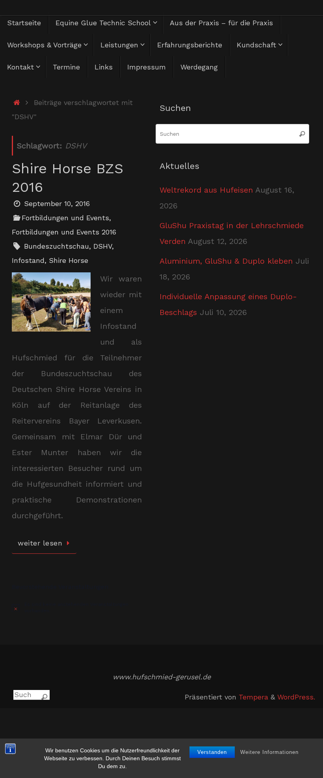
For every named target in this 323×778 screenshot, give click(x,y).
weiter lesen (40, 543)
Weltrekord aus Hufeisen (206, 190)
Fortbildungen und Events (65, 218)
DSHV (102, 246)
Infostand (28, 260)
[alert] (77, 607)
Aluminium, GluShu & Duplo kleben (226, 261)
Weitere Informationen (269, 752)
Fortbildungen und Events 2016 (64, 232)
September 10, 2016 (57, 203)
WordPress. (296, 697)
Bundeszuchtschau (56, 246)
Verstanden (212, 752)
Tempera (253, 697)
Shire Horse (68, 260)
